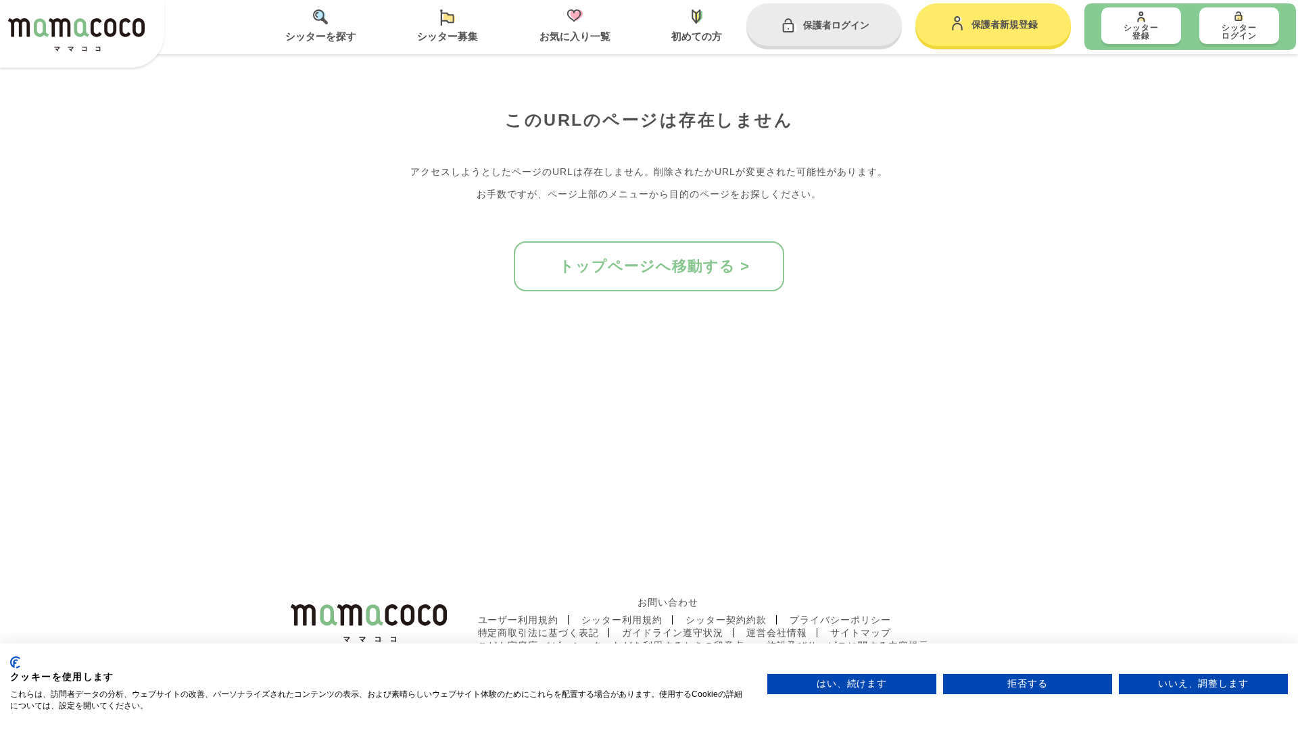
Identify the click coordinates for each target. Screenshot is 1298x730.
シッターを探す (320, 36)
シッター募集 (447, 36)
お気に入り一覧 (574, 36)
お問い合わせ (668, 602)
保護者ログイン (836, 25)
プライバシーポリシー (840, 620)
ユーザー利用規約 (518, 620)
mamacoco (76, 35)
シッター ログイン (1239, 32)
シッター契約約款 (726, 620)
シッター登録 (1141, 32)
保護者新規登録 (1004, 24)
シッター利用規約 (622, 620)
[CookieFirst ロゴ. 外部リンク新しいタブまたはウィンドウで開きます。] (15, 662)
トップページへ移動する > (654, 266)
